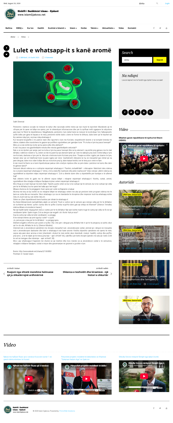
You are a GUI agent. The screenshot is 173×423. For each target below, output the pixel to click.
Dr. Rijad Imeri (128, 214)
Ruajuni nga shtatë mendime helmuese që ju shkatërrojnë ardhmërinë (30, 273)
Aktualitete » (108, 28)
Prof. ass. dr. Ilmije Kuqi (131, 284)
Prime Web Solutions (67, 411)
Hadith (41, 28)
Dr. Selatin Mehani (129, 248)
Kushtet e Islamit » (57, 28)
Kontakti (132, 28)
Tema (23, 37)
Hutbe (84, 28)
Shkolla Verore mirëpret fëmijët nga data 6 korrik (139, 357)
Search (160, 60)
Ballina (9, 28)
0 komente (49, 57)
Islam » (73, 28)
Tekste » (94, 28)
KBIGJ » (19, 28)
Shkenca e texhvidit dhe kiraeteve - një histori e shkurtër (85, 273)
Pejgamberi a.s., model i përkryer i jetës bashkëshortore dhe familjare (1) (143, 278)
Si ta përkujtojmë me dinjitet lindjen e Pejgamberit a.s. (142, 208)
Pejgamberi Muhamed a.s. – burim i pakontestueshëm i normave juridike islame (142, 240)
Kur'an (30, 28)
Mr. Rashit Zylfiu (128, 319)
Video (121, 28)
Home (13, 37)
